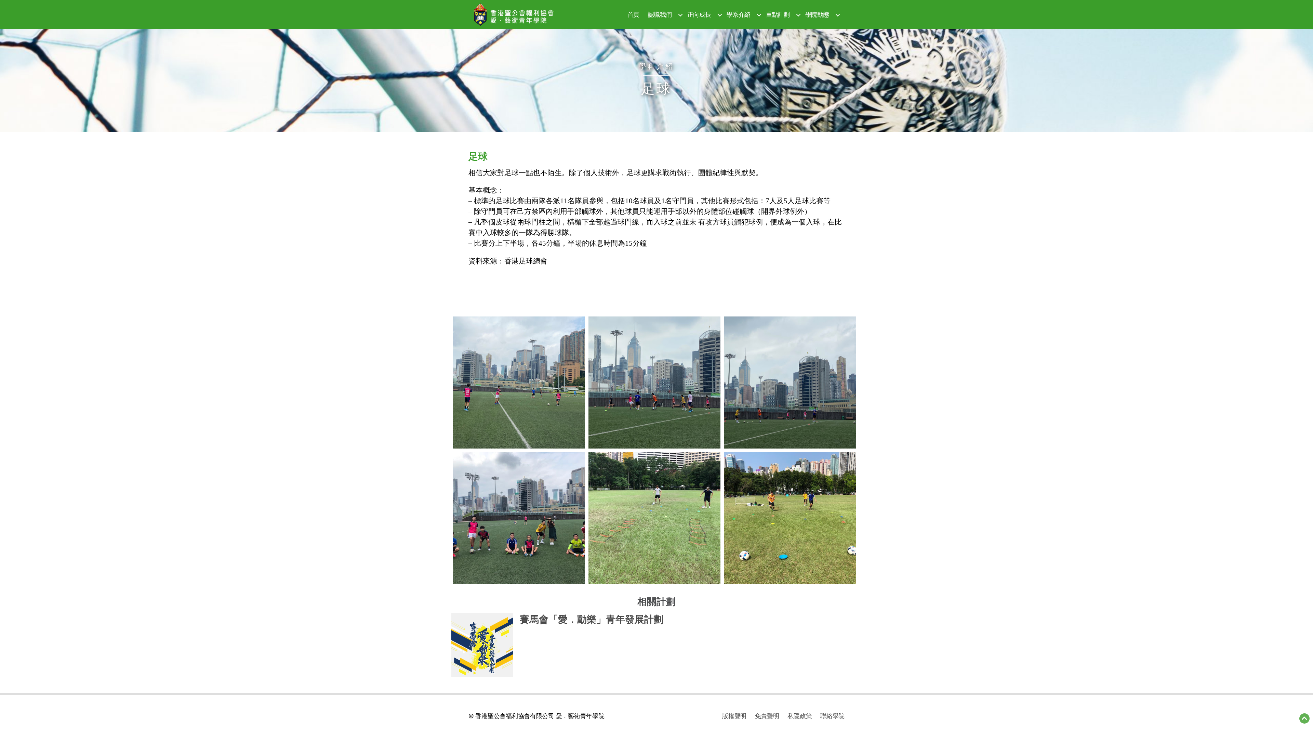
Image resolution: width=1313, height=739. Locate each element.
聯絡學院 (832, 715)
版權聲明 (734, 715)
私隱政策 (799, 715)
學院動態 (817, 14)
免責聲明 (767, 715)
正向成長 (699, 14)
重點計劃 (778, 14)
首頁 (633, 14)
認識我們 (660, 14)
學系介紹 (739, 14)
